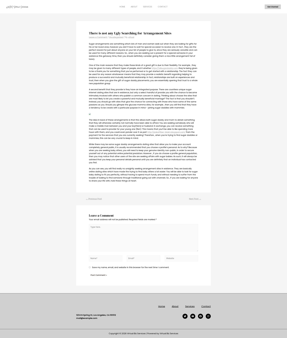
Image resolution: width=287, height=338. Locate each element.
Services (147, 6)
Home (122, 6)
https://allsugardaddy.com (165, 68)
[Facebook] (200, 316)
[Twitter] (185, 316)
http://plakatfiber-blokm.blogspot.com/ (166, 132)
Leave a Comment (98, 37)
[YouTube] (192, 316)
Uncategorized (116, 37)
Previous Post (94, 198)
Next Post (195, 198)
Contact (163, 6)
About (134, 6)
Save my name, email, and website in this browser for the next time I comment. (130, 267)
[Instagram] (208, 316)
